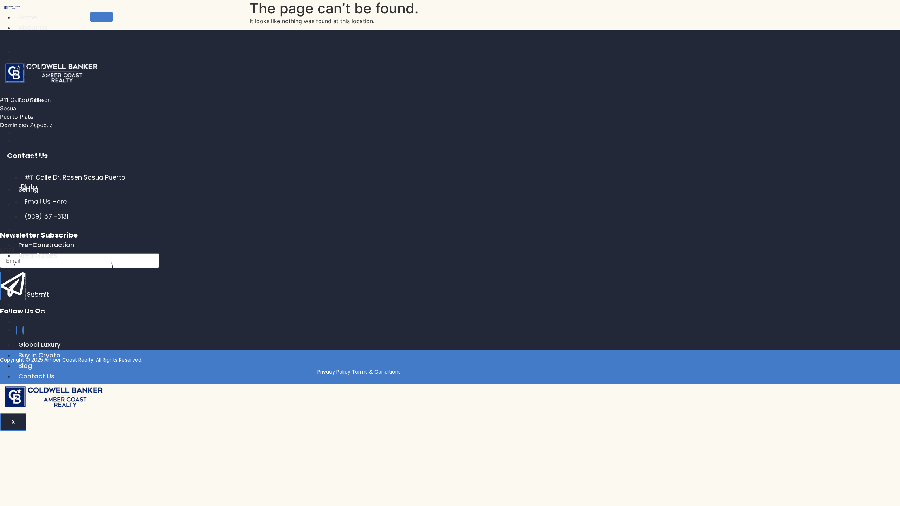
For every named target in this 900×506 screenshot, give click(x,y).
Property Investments (56, 157)
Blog (25, 365)
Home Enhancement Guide (65, 229)
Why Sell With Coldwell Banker (54, 217)
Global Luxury (39, 344)
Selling (28, 189)
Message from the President (47, 63)
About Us (32, 27)
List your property (50, 204)
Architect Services (51, 140)
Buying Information (53, 123)
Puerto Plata (42, 287)
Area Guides (37, 255)
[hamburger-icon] (101, 17)
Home (27, 17)
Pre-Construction (46, 244)
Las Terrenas (43, 312)
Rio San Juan (43, 321)
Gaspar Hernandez (53, 295)
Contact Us (36, 376)
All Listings (39, 115)
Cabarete (38, 278)
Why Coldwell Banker (56, 51)
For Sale (30, 100)
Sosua (33, 270)
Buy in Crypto (39, 355)
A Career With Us (49, 76)
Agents (34, 84)
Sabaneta (38, 304)
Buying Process (47, 132)
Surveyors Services (53, 148)
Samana (36, 329)
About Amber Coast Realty (65, 42)
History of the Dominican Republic (57, 170)
